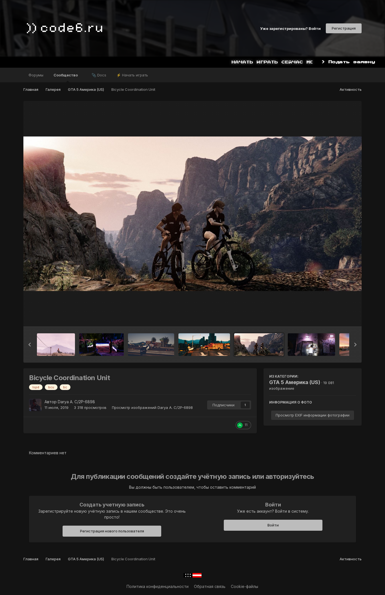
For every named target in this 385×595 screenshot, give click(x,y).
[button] (29, 344)
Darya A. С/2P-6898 (76, 401)
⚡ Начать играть (132, 75)
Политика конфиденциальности (158, 586)
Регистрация (344, 28)
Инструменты (336, 316)
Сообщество (66, 75)
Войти (273, 525)
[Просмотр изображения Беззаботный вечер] (56, 344)
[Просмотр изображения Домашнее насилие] (101, 344)
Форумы (35, 75)
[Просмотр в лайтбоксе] (192, 213)
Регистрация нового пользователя (112, 531)
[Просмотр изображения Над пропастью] (151, 344)
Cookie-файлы (244, 586)
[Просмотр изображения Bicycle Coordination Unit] (259, 344)
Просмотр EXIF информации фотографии (312, 415)
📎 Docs (99, 75)
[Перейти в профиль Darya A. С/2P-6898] (35, 405)
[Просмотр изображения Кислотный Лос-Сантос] (311, 344)
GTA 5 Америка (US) (294, 382)
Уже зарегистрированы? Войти (290, 28)
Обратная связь (209, 586)
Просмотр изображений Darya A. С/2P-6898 (152, 407)
